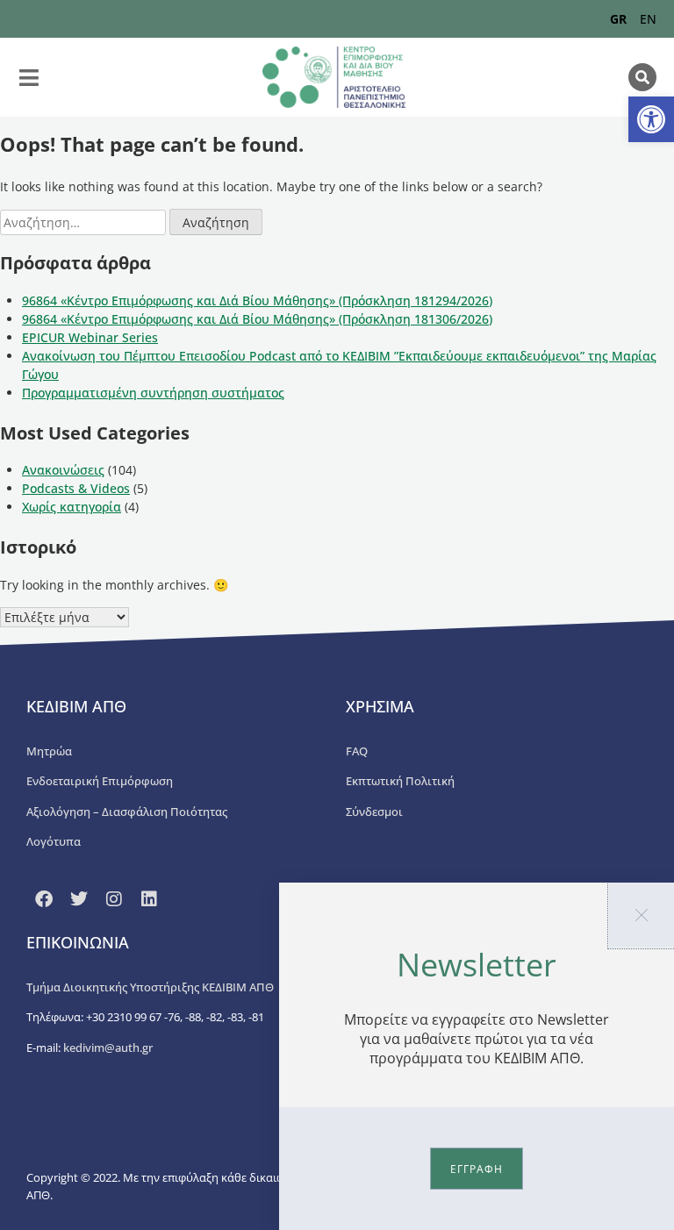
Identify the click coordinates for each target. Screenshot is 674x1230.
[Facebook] (43, 899)
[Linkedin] (149, 899)
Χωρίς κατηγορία (71, 506)
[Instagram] (114, 899)
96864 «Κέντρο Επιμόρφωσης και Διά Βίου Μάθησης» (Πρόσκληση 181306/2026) (257, 319)
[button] (651, 119)
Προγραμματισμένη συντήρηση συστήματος (153, 392)
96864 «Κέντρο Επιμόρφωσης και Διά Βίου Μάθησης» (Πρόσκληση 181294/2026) (257, 300)
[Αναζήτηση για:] (84, 222)
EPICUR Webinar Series (90, 337)
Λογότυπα (53, 841)
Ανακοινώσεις (63, 469)
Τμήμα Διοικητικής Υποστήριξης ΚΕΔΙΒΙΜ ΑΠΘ (150, 987)
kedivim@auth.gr (108, 1047)
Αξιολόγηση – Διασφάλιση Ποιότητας (126, 811)
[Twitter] (79, 899)
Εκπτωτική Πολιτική (400, 781)
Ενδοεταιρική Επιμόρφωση (99, 781)
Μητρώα (49, 751)
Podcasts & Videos (76, 488)
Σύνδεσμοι (374, 811)
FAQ (357, 751)
